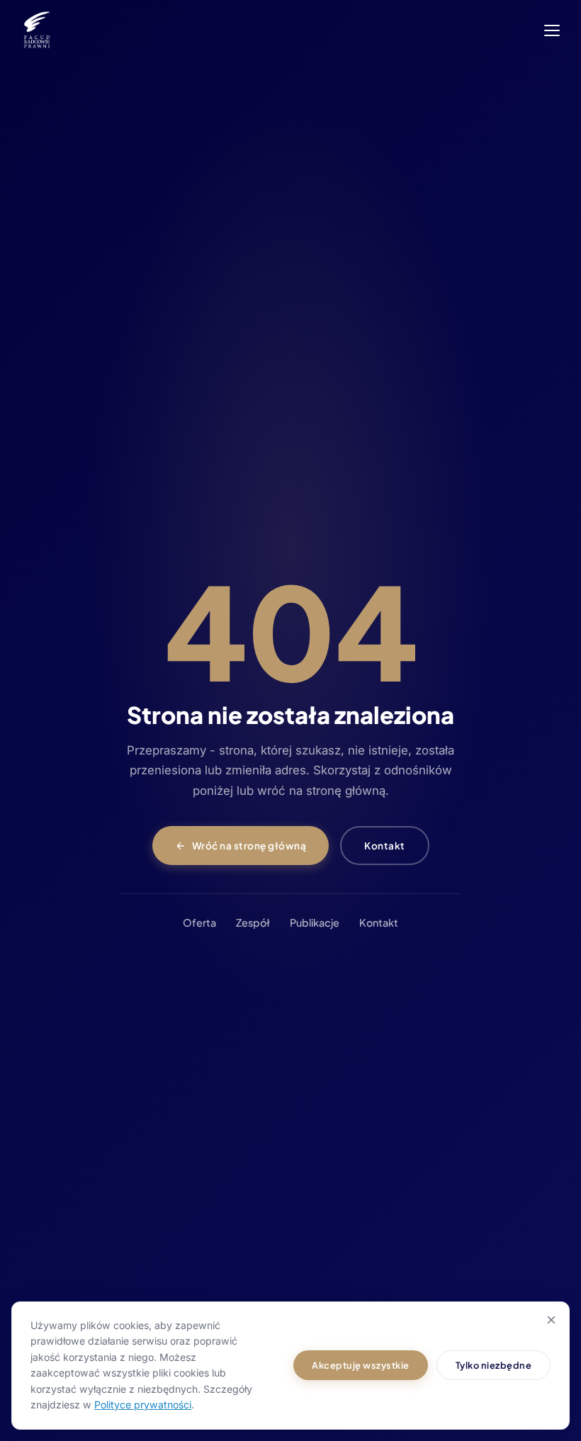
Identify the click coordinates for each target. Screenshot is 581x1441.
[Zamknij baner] (551, 1319)
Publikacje (314, 922)
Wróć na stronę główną (249, 846)
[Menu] (552, 30)
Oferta (199, 922)
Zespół (253, 922)
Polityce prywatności (142, 1404)
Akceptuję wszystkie (361, 1365)
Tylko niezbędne (494, 1365)
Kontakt (384, 846)
